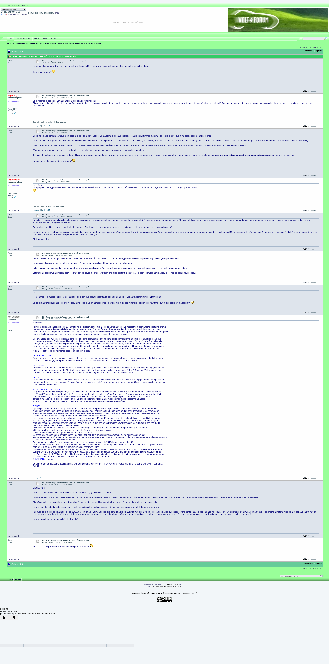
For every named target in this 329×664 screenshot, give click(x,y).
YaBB (150, 586)
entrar (53, 38)
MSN (48, 126)
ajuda (45, 38)
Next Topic (317, 47)
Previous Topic (305, 47)
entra (57, 13)
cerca (36, 38)
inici (10, 38)
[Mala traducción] (12, 617)
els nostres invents (48, 43)
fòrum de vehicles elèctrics (18, 43)
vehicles (34, 43)
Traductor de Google (17, 15)
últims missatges (23, 38)
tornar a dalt (13, 91)
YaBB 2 (182, 584)
